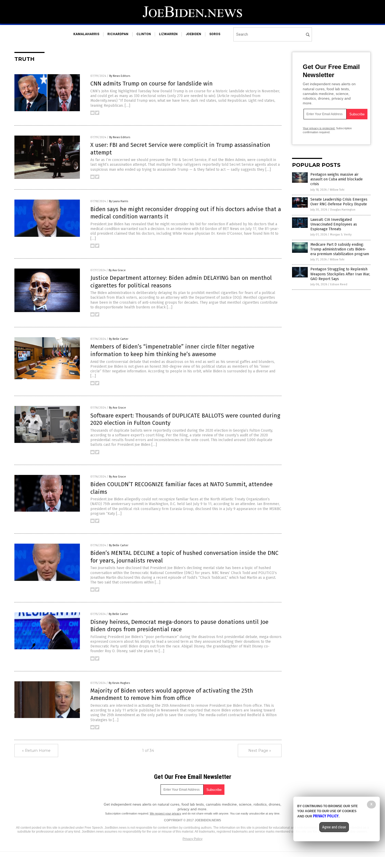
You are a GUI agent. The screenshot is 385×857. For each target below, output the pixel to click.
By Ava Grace (117, 270)
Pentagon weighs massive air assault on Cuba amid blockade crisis (336, 179)
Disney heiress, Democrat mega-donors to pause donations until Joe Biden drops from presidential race (179, 625)
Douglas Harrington (342, 209)
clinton (143, 34)
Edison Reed (338, 284)
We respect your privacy (165, 813)
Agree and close (334, 827)
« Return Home (36, 750)
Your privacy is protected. (319, 128)
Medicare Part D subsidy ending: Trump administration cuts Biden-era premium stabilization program (339, 249)
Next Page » (259, 750)
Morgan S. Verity (340, 234)
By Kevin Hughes (119, 683)
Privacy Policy (192, 839)
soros (214, 34)
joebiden (193, 34)
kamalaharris (86, 34)
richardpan (117, 34)
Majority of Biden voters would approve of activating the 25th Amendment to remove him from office (171, 694)
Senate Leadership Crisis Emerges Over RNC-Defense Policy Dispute (338, 201)
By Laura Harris (118, 201)
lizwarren (168, 34)
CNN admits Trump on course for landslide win (151, 83)
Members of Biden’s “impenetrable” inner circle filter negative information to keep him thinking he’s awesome (172, 350)
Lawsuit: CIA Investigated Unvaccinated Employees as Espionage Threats (333, 224)
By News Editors (119, 76)
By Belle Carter (118, 339)
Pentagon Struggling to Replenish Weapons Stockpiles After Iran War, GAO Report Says (340, 274)
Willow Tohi (337, 189)
